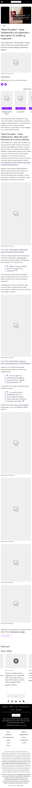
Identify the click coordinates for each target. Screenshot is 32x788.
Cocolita (24, 742)
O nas (16, 706)
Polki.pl (8, 740)
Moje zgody (18, 710)
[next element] (30, 103)
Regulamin (5, 706)
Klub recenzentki (9, 670)
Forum (12, 710)
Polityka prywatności (24, 706)
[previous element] (1, 103)
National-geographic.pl (8, 737)
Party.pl (24, 737)
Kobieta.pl (23, 732)
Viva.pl (8, 742)
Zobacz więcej (27, 89)
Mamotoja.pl (8, 734)
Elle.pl (8, 732)
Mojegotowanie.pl (23, 734)
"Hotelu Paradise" (21, 258)
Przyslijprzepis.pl (24, 740)
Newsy (4, 25)
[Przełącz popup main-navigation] (2, 2)
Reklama (11, 706)
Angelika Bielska (5, 77)
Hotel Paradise (6, 635)
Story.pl (8, 745)
